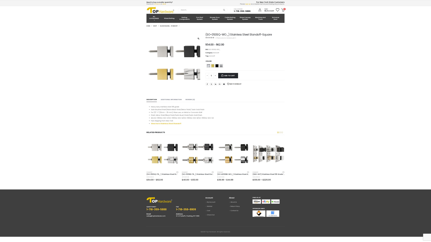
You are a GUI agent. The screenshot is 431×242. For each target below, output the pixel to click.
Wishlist (209, 206)
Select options (175, 141)
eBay (164, 4)
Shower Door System (215, 18)
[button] (278, 132)
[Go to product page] (162, 154)
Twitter (211, 84)
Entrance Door (275, 18)
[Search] (224, 10)
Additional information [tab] (171, 99)
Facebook (207, 84)
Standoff (216, 53)
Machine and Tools (260, 18)
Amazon (157, 4)
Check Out (210, 215)
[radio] (208, 65)
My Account (211, 202)
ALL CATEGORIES (154, 17)
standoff (212, 56)
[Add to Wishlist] (177, 172)
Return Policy (235, 206)
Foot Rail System (199, 18)
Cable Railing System (230, 18)
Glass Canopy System (245, 18)
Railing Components (184, 18)
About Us (234, 202)
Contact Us (234, 211)
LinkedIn (215, 84)
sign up (248, 4)
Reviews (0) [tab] (190, 99)
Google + (220, 84)
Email (224, 84)
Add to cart (229, 76)
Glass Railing (169, 18)
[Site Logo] (160, 9)
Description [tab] (151, 99)
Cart (208, 211)
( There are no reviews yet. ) (226, 38)
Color (208, 61)
